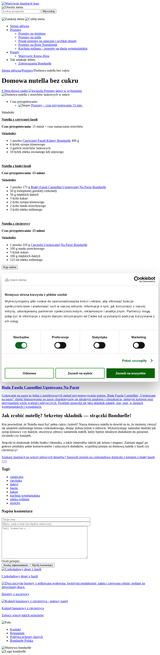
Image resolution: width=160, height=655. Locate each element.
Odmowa (29, 373)
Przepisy (15, 30)
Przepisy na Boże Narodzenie (37, 44)
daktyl (14, 484)
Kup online (9, 267)
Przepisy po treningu (31, 33)
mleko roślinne (19, 499)
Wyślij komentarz (42, 565)
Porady (14, 52)
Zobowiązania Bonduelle (34, 63)
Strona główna (19, 26)
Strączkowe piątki (15, 91)
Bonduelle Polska (21, 640)
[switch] (60, 345)
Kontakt (15, 629)
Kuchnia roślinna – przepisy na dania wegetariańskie (53, 48)
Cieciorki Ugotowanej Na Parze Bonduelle (59, 245)
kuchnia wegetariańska (25, 495)
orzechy (15, 503)
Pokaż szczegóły (134, 360)
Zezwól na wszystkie (131, 373)
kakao (14, 492)
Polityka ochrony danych (26, 637)
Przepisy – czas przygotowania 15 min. (56, 105)
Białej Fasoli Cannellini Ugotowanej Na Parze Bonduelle (68, 187)
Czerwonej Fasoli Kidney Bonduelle (46, 140)
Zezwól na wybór (80, 373)
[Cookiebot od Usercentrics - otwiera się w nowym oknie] (137, 279)
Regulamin (17, 633)
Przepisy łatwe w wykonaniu (62, 91)
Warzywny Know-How (34, 56)
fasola (14, 488)
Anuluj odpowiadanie (15, 565)
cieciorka (16, 480)
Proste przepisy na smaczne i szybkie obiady (47, 41)
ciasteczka (16, 477)
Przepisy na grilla (29, 37)
